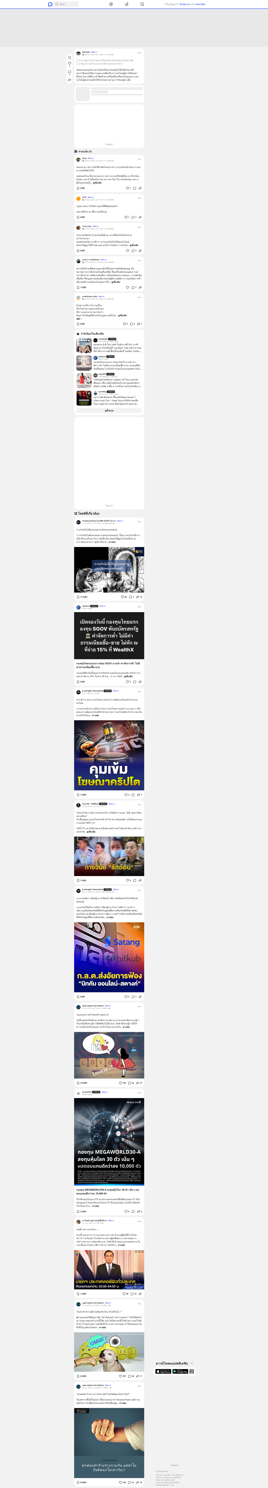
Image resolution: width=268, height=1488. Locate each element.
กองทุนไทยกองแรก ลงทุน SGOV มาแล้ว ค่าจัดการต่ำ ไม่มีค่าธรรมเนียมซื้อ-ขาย (108, 665)
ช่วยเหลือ (166, 1475)
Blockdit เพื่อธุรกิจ (162, 1485)
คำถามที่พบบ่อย (177, 1475)
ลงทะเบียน (200, 4)
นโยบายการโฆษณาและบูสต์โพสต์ (168, 1477)
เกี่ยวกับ (158, 1475)
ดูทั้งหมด (109, 410)
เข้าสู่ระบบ (185, 4)
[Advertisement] (134, 27)
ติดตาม (94, 52)
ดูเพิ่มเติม (97, 182)
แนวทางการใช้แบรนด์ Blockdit (167, 1482)
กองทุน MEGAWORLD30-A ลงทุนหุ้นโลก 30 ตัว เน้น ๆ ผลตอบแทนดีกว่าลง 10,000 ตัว (107, 1191)
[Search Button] (57, 4)
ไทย (172, 1485)
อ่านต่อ (112, 541)
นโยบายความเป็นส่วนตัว (165, 1480)
